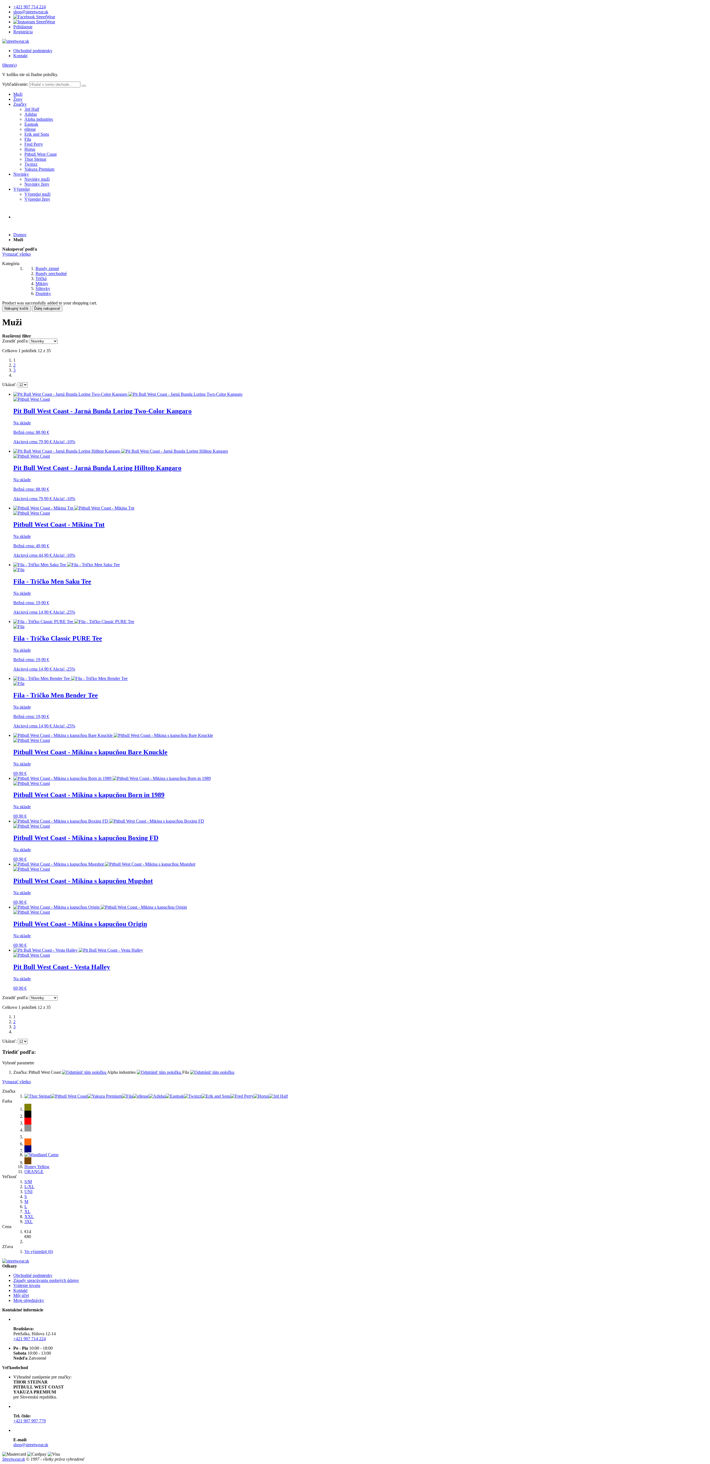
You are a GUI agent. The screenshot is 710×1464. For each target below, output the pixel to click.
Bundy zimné (47, 268)
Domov (20, 234)
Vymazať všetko (16, 254)
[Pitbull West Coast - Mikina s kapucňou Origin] (100, 907)
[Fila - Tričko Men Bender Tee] (70, 678)
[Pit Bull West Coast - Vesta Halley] (78, 950)
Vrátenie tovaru (26, 1285)
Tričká (41, 278)
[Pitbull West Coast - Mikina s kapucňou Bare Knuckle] (113, 735)
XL (27, 1211)
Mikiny (42, 283)
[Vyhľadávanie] (84, 86)
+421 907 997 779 (29, 1420)
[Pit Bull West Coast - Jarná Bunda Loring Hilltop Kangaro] (120, 451)
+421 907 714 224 (29, 6)
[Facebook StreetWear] (34, 16)
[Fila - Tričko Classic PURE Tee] (73, 621)
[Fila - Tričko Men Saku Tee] (66, 564)
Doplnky (43, 293)
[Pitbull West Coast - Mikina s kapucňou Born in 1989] (112, 778)
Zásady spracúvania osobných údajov (46, 1280)
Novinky (21, 174)
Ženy (17, 99)
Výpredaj (21, 189)
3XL (28, 1221)
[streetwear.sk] (15, 41)
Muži (17, 94)
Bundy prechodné (51, 273)
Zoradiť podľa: (15, 341)
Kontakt (20, 55)
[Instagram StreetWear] (34, 21)
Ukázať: (9, 384)
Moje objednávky (28, 1300)
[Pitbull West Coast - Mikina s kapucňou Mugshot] (104, 864)
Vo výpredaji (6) (38, 1251)
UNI (28, 1191)
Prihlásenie (22, 26)
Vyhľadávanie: (15, 84)
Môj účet (21, 1295)
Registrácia (23, 31)
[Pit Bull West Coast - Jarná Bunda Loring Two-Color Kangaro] (127, 394)
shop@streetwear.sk (30, 11)
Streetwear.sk (13, 1459)
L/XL (29, 1186)
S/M (28, 1181)
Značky (20, 104)
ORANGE (34, 1171)
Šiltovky (43, 288)
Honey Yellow (37, 1166)
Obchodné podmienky (32, 50)
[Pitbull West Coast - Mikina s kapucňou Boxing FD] (108, 821)
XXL (29, 1216)
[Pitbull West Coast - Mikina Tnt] (73, 508)
